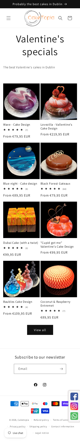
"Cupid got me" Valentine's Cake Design (57, 244)
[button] (8, 18)
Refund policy (41, 419)
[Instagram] (74, 406)
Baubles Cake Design (17, 302)
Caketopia (23, 419)
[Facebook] (74, 396)
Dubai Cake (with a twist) (20, 243)
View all (40, 330)
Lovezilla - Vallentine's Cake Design (56, 126)
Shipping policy (38, 426)
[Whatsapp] (74, 416)
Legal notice (42, 432)
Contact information (62, 426)
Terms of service (62, 419)
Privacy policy (18, 426)
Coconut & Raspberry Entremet (56, 303)
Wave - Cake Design (16, 124)
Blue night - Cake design (20, 183)
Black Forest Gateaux (55, 183)
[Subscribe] (61, 369)
